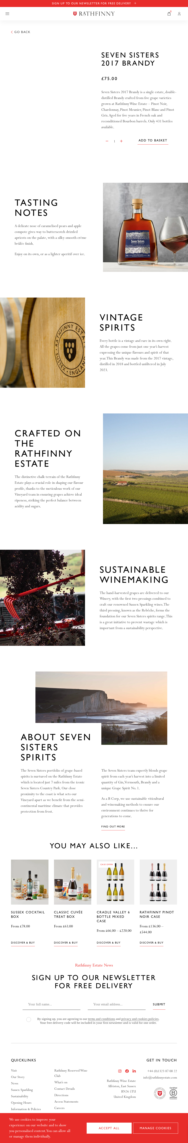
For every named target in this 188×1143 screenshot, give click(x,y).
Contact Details (64, 1089)
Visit (14, 1070)
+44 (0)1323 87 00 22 (162, 1071)
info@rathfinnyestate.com (160, 1077)
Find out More (113, 826)
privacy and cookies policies (140, 1019)
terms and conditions (101, 1019)
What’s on (60, 1082)
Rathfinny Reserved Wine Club (70, 1073)
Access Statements (66, 1101)
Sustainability (19, 1096)
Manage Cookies (155, 1128)
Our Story (18, 1077)
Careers (59, 1108)
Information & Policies (26, 1109)
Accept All (109, 1128)
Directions (61, 1095)
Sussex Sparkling (22, 1090)
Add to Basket (153, 140)
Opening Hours (21, 1103)
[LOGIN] (179, 13)
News (14, 1083)
